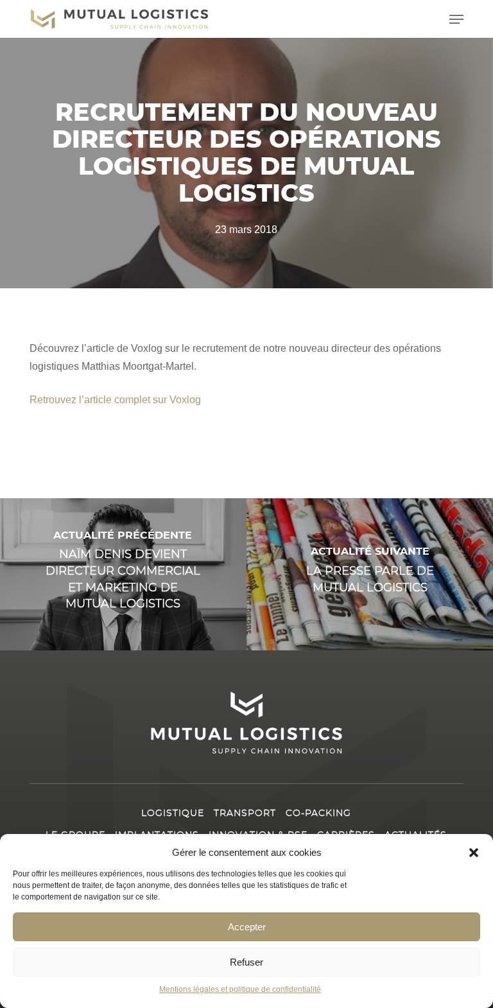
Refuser (246, 962)
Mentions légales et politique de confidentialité (240, 989)
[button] (473, 852)
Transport (245, 813)
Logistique (172, 813)
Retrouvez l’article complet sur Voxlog (115, 399)
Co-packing (318, 813)
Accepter (247, 926)
